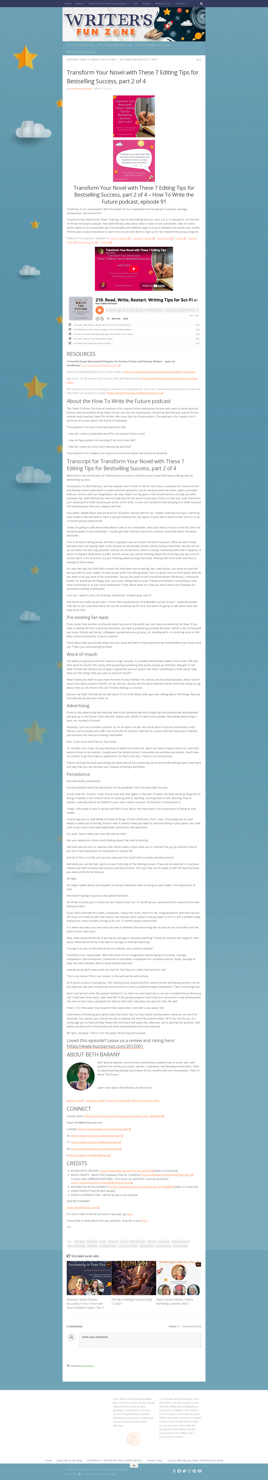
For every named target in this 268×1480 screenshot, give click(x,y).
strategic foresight (108, 1246)
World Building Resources (81, 52)
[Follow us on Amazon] (174, 1471)
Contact (180, 3)
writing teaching (180, 1246)
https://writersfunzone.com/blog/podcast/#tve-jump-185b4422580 (124, 1116)
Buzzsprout (163, 238)
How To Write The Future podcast (107, 3)
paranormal (164, 1241)
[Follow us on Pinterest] (194, 1471)
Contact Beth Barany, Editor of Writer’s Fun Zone (195, 1460)
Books (145, 3)
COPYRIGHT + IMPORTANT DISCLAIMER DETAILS (114, 1460)
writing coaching (163, 1246)
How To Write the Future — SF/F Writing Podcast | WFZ (118, 59)
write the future (147, 1246)
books (103, 1241)
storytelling (92, 1246)
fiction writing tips (137, 1241)
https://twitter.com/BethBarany (88, 1155)
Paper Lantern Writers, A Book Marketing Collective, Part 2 (174, 1301)
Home (67, 3)
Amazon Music (86, 242)
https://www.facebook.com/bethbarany (95, 1148)
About (78, 3)
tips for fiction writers (128, 1246)
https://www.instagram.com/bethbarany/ (95, 1135)
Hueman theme (107, 1474)
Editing (72, 59)
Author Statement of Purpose (153, 45)
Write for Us (162, 3)
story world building (76, 1246)
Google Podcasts (142, 238)
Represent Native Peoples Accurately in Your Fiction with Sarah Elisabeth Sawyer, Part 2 (85, 1304)
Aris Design (122, 1469)
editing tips (113, 1241)
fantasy (124, 1241)
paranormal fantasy (180, 1241)
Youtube (105, 242)
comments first (191, 1326)
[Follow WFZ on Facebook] (179, 1471)
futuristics (152, 1241)
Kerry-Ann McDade (81, 88)
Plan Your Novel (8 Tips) (80, 45)
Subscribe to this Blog (69, 1460)
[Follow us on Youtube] (199, 1471)
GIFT (135, 3)
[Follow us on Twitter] (184, 1471)
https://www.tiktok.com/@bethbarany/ (94, 1142)
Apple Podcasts (119, 238)
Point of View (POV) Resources (115, 45)
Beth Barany (92, 1241)
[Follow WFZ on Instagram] (189, 1471)
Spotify (179, 238)
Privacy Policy (154, 1460)
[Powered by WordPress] (80, 1474)
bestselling (79, 1241)
